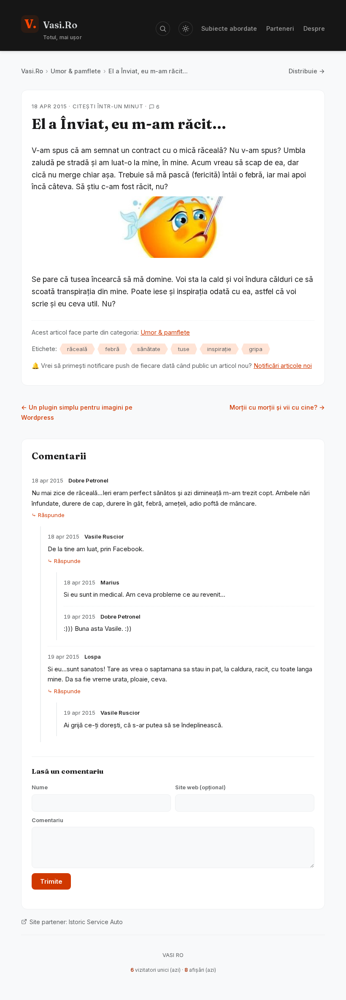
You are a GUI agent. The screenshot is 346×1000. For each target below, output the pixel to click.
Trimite (51, 881)
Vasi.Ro (32, 71)
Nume (40, 787)
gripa (255, 349)
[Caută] (163, 28)
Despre (314, 28)
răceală (77, 349)
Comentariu (47, 820)
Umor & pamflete (76, 71)
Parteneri (280, 28)
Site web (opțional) (200, 787)
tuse (183, 349)
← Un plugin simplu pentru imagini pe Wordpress (76, 412)
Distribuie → (307, 71)
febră (112, 349)
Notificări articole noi (283, 365)
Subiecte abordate (229, 28)
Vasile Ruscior (104, 536)
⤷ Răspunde (48, 515)
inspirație (219, 349)
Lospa (92, 656)
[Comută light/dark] (185, 28)
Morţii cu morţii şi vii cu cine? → (277, 407)
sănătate (148, 349)
